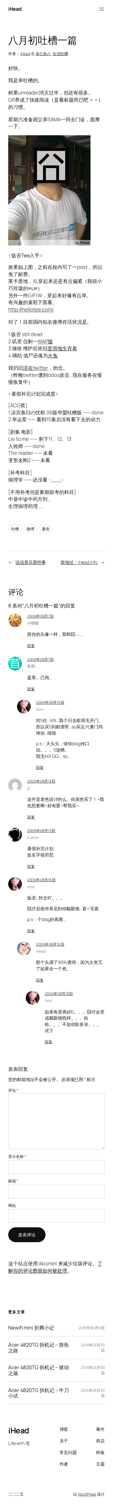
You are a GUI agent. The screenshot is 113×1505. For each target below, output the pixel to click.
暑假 (45, 528)
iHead (15, 8)
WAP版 (45, 341)
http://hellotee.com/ (31, 309)
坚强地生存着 (62, 348)
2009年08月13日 (41, 781)
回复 (31, 645)
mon (40, 709)
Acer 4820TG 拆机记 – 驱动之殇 (38, 1370)
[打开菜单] (101, 9)
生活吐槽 (60, 53)
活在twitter (35, 367)
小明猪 (33, 623)
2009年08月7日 (40, 616)
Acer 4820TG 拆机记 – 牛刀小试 (38, 1393)
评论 (13, 1090)
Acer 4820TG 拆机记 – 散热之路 (38, 1347)
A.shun (33, 837)
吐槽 (15, 528)
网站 (12, 1205)
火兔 (53, 355)
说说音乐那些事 (30, 562)
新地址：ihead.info (79, 562)
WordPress (87, 1494)
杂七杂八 (43, 53)
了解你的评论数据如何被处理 (55, 1267)
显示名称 (17, 1156)
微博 (30, 528)
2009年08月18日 (59, 993)
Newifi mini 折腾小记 (31, 1328)
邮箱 (13, 1181)
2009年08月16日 (50, 702)
